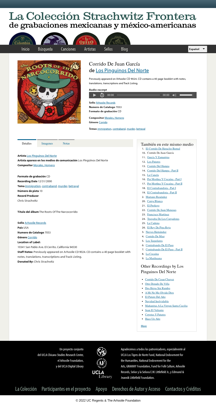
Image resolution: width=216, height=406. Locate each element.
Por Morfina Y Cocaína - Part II (164, 183)
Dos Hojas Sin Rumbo (157, 288)
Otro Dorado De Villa (157, 284)
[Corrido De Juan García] (49, 122)
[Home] (108, 21)
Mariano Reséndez (156, 197)
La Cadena (153, 223)
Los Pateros (153, 161)
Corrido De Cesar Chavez (159, 279)
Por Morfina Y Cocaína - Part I (164, 179)
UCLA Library (102, 374)
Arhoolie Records (105, 102)
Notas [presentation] (66, 143)
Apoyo (101, 388)
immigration (104, 128)
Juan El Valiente (154, 310)
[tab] (27, 143)
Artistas (90, 49)
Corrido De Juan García (160, 153)
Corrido (103, 122)
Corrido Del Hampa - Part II (162, 170)
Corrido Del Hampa (158, 166)
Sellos (108, 49)
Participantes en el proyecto (66, 388)
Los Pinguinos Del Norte (122, 70)
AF (102, 363)
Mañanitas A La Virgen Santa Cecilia (166, 306)
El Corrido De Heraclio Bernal (163, 148)
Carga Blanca (155, 201)
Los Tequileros (154, 241)
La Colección (26, 388)
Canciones (68, 49)
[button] (94, 95)
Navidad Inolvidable (157, 301)
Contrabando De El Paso (160, 245)
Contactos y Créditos (183, 388)
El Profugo (153, 205)
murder (131, 128)
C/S (102, 351)
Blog (124, 49)
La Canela (153, 175)
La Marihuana (154, 258)
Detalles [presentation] (27, 143)
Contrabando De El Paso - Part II (164, 249)
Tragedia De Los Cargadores (163, 219)
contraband (119, 128)
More (144, 326)
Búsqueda (45, 49)
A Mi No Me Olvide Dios (159, 292)
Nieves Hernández (156, 232)
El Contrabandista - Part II (162, 192)
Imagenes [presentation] (47, 143)
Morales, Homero (114, 117)
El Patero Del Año (155, 297)
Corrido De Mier (155, 236)
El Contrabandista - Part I (161, 188)
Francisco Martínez (158, 214)
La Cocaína (152, 254)
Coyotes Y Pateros (155, 314)
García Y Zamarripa (158, 157)
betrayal (140, 128)
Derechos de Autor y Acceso (136, 388)
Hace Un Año (152, 319)
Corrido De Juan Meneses (161, 210)
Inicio (26, 49)
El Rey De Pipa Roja (159, 227)
